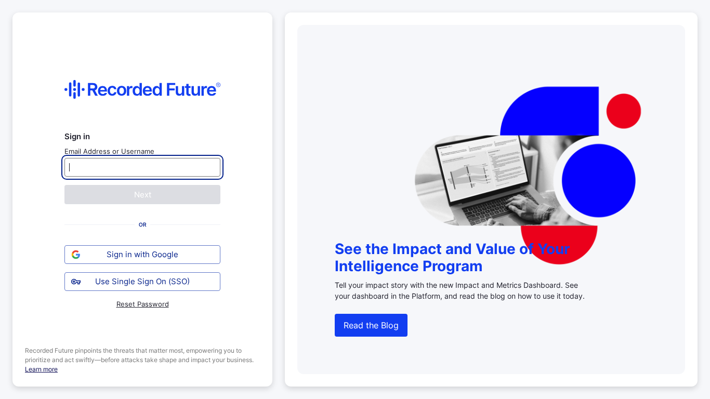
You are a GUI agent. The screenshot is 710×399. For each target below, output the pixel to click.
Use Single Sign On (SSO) (142, 281)
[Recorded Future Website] (142, 89)
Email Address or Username (109, 151)
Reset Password (142, 304)
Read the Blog (371, 325)
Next (142, 195)
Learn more (41, 369)
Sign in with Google (142, 254)
